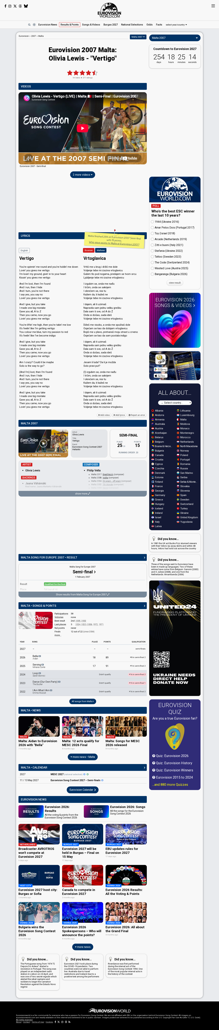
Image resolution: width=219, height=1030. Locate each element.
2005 (78, 621)
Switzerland (186, 504)
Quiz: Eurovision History (173, 763)
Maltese (101, 250)
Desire (105, 488)
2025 (22, 666)
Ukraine (184, 512)
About (18, 1022)
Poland (184, 455)
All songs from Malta (82, 701)
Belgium (159, 441)
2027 (22, 649)
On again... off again (112, 481)
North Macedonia (189, 446)
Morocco (185, 437)
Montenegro (187, 432)
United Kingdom (189, 517)
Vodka (105, 478)
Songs (91, 24)
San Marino (186, 472)
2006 (89, 624)
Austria (158, 428)
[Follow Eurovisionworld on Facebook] (5, 6)
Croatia (158, 459)
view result (175, 282)
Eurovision (24, 36)
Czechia (159, 468)
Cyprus (158, 464)
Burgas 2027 (111, 24)
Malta (183, 419)
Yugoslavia (186, 521)
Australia (159, 424)
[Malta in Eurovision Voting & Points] (35, 620)
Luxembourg (187, 415)
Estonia (158, 477)
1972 (95, 624)
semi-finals (140, 649)
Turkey (184, 508)
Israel (157, 517)
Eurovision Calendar (81, 789)
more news (83, 947)
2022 (22, 691)
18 (94, 657)
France (158, 486)
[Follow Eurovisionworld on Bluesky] (26, 6)
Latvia (158, 526)
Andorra (159, 415)
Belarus (158, 437)
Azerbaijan (160, 432)
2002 (83, 621)
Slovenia (185, 490)
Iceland (158, 508)
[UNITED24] (175, 638)
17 (94, 666)
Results (70, 24)
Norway (184, 450)
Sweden (184, 499)
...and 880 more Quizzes (170, 785)
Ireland (158, 512)
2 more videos (82, 174)
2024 (78, 624)
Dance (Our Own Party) (45, 683)
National (132, 24)
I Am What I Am (41, 691)
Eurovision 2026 (175, 302)
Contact (26, 1022)
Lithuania (185, 410)
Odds (149, 24)
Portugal (185, 459)
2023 (83, 624)
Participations (61, 613)
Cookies (49, 1022)
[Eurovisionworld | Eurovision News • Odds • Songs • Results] (109, 10)
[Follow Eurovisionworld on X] (15, 6)
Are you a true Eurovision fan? (174, 718)
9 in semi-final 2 (137, 666)
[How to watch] (87, 774)
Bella (35, 657)
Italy (157, 521)
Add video (105, 415)
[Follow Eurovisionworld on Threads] (20, 6)
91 (107, 666)
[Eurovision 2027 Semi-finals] (102, 780)
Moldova (185, 424)
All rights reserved (24, 1020)
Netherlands (187, 441)
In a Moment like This (53, 490)
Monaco (185, 428)
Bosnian (89, 250)
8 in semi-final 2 (137, 657)
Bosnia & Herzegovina (164, 446)
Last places (60, 624)
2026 (22, 657)
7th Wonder (108, 484)
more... (58, 635)
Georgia (159, 490)
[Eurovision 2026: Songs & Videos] (175, 327)
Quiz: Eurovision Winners (174, 770)
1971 (101, 624)
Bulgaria (159, 450)
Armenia (159, 419)
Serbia (183, 477)
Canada (159, 455)
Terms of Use (38, 1022)
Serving (39, 665)
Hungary (159, 504)
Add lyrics (120, 415)
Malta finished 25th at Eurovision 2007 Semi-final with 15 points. (114, 240)
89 (107, 657)
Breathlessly (108, 474)
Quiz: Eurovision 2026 (172, 756)
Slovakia (185, 486)
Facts (159, 24)
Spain (183, 495)
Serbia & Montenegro (189, 481)
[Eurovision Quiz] (175, 736)
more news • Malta (83, 757)
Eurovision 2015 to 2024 (174, 777)
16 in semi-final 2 (137, 691)
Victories (59, 617)
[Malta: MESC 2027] (84, 774)
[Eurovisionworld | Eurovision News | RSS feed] (69, 1022)
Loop (39, 674)
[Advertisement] (82, 206)
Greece (158, 499)
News (47, 24)
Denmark (159, 472)
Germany (159, 495)
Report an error (137, 415)
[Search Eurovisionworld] (29, 24)
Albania (158, 410)
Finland (158, 481)
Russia (184, 468)
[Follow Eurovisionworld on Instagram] (9, 6)
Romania (185, 464)
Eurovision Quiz (175, 708)
